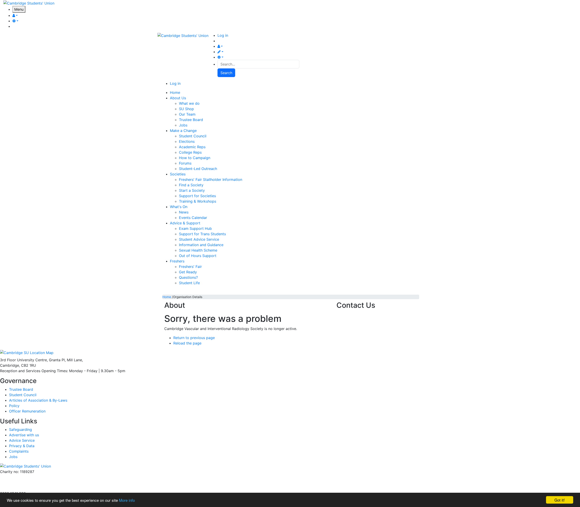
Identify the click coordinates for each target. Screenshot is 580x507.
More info (127, 500)
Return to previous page (194, 337)
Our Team (187, 114)
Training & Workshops (197, 201)
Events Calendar (193, 217)
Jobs (183, 125)
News (183, 212)
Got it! (559, 500)
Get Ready (188, 272)
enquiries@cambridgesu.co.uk (25, 477)
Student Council (192, 136)
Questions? (188, 277)
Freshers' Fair (190, 266)
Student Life (189, 283)
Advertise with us (15, 488)
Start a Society (192, 190)
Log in (223, 35)
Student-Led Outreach (198, 168)
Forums (185, 163)
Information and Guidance (201, 245)
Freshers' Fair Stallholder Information (210, 179)
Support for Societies (197, 196)
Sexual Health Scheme (198, 250)
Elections (187, 141)
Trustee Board (191, 119)
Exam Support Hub (195, 228)
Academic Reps (192, 147)
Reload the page (187, 343)
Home (166, 297)
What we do (189, 103)
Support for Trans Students (202, 234)
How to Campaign (194, 157)
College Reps (190, 152)
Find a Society (191, 185)
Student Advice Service (199, 239)
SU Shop (186, 109)
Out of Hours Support (197, 255)
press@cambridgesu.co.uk (22, 482)
